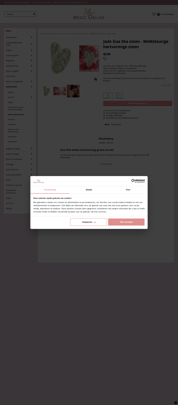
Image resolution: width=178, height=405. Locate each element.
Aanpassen (87, 222)
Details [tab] (89, 190)
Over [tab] (128, 190)
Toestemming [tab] (50, 190)
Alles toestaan (126, 222)
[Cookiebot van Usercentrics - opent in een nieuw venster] (133, 181)
